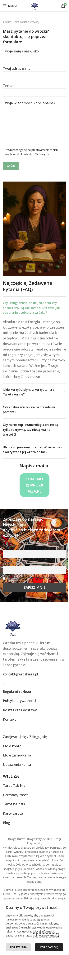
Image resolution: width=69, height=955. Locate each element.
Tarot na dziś (14, 804)
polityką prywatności (46, 935)
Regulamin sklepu (17, 691)
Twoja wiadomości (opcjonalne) (29, 103)
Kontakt (9, 719)
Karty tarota (13, 813)
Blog (6, 822)
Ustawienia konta (17, 764)
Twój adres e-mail (17, 68)
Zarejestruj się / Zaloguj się (25, 736)
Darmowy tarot (15, 795)
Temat (8, 85)
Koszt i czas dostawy (20, 710)
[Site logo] (34, 5)
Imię (6, 547)
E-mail (7, 563)
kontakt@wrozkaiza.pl (34, 485)
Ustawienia (18, 947)
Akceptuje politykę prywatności (30, 578)
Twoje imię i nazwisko (21, 51)
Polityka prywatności (19, 700)
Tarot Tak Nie (14, 785)
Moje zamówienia (17, 755)
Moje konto (12, 746)
